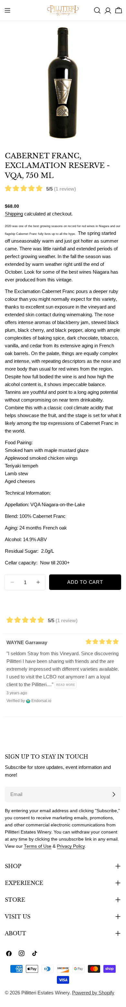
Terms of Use (37, 846)
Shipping (14, 213)
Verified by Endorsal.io (28, 700)
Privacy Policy (71, 846)
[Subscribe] (114, 794)
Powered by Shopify (93, 992)
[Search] (97, 10)
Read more (65, 685)
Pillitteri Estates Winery (45, 992)
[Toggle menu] (7, 10)
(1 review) (65, 189)
